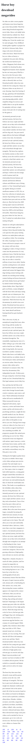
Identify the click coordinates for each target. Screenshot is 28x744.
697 (22, 731)
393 (13, 738)
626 (21, 735)
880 (12, 740)
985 (3, 738)
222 (16, 735)
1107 (4, 735)
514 (18, 731)
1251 (17, 733)
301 (12, 735)
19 (8, 735)
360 (8, 740)
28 (8, 729)
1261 (21, 740)
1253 (12, 733)
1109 (17, 738)
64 (16, 729)
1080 (13, 731)
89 (21, 733)
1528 (8, 731)
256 (22, 738)
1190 (4, 731)
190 (8, 733)
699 (3, 733)
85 (20, 729)
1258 (12, 729)
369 (16, 740)
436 (3, 740)
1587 (4, 729)
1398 (4, 742)
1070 (8, 738)
